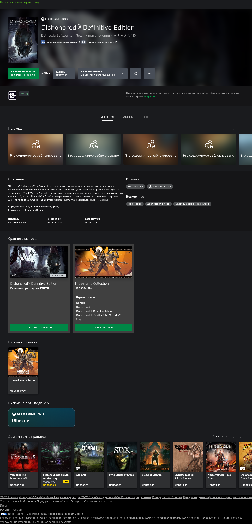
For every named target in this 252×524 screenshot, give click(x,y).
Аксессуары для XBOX (74, 497)
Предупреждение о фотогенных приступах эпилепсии (217, 497)
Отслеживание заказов (98, 501)
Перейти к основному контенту (19, 2)
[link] (23, 370)
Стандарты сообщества (167, 497)
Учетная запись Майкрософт (18, 501)
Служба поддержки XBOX (104, 497)
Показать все (221, 436)
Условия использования (205, 518)
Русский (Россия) (11, 509)
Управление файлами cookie (171, 518)
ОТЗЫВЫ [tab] (128, 116)
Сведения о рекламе (58, 522)
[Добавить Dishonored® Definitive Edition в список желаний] (135, 73)
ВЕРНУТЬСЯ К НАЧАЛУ (39, 327)
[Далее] (240, 128)
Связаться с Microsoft (90, 518)
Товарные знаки (232, 518)
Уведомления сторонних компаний (22, 522)
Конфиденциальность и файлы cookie (129, 518)
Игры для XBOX (29, 497)
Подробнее (149, 96)
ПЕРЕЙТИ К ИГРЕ (103, 327)
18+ (22, 94)
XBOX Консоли (9, 497)
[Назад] (233, 128)
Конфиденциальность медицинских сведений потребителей (38, 518)
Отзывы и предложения (136, 497)
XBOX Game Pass (49, 497)
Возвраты (77, 501)
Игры (3, 505)
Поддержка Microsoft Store (53, 501)
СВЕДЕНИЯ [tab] (107, 116)
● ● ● (149, 73)
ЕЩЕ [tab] (146, 116)
